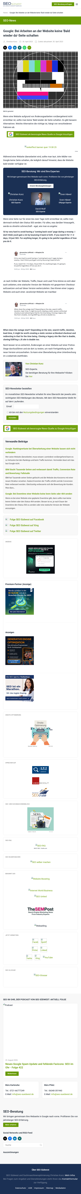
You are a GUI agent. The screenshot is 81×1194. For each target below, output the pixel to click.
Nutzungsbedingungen (34, 412)
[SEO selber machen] (40, 862)
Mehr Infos (70, 1175)
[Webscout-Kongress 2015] (40, 780)
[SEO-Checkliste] (40, 559)
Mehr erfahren (10, 1125)
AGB (30, 1188)
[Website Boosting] (40, 878)
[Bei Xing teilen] (20, 48)
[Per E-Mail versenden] (29, 48)
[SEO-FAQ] (41, 845)
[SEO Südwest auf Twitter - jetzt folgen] (30, 957)
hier (30, 376)
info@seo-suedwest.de (23, 1094)
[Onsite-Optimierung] (40, 732)
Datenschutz (20, 1188)
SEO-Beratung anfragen (63, 4)
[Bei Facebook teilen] (10, 48)
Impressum (39, 1188)
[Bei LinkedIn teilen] (15, 48)
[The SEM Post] (40, 911)
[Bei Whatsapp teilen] (24, 48)
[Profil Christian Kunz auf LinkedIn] (44, 949)
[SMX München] (40, 769)
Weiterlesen (12, 1074)
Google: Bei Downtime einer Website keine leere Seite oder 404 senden (38, 493)
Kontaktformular (70, 1179)
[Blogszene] (40, 820)
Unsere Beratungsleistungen (40, 186)
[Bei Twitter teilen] (5, 48)
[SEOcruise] (40, 792)
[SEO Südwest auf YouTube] (49, 957)
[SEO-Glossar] (40, 975)
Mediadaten (61, 1188)
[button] (77, 4)
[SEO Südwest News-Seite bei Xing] (38, 957)
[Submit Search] (40, 1145)
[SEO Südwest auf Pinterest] (36, 949)
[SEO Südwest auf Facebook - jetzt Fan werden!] (36, 941)
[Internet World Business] (40, 890)
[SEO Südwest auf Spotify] (45, 941)
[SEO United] (40, 896)
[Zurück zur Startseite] (12, 4)
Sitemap (49, 1188)
